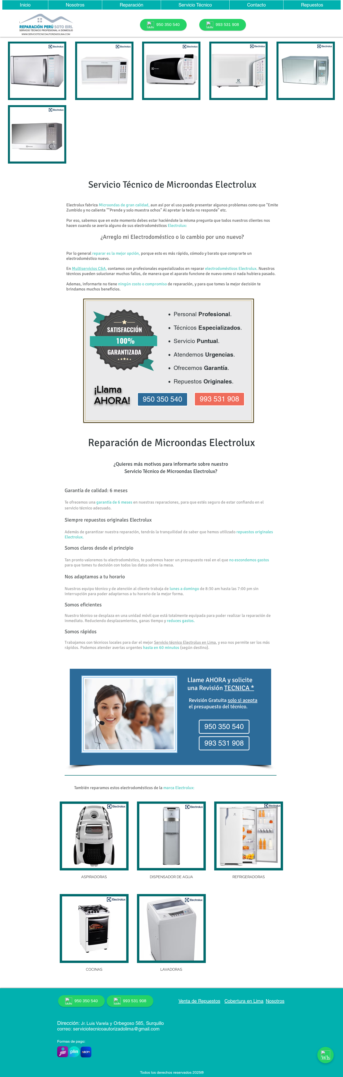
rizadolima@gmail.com (136, 1029)
